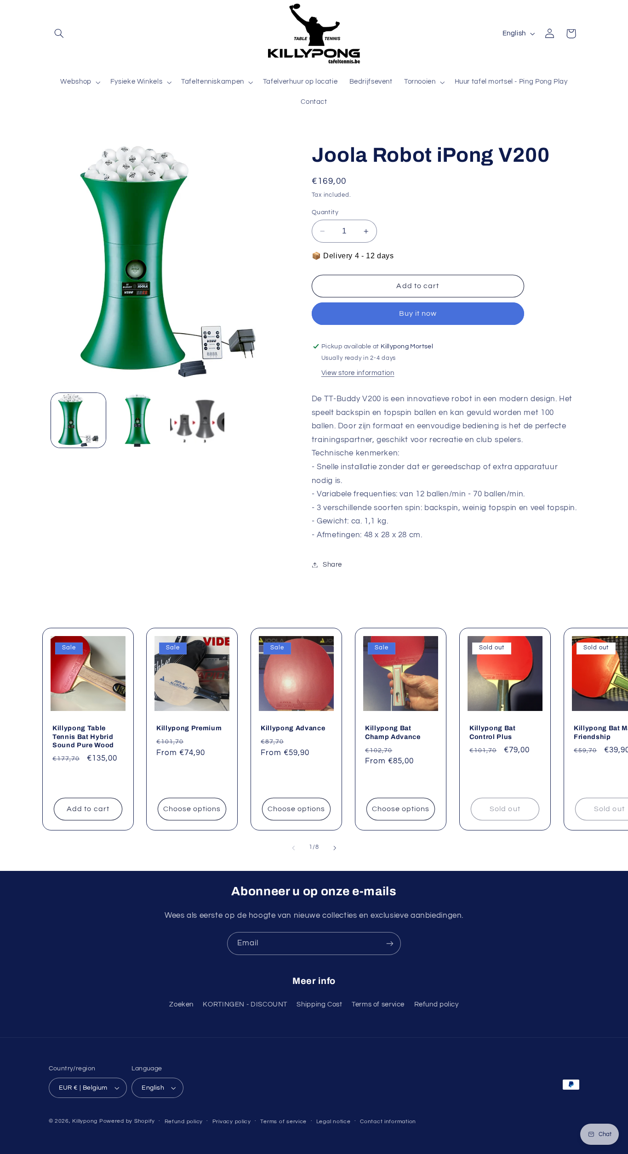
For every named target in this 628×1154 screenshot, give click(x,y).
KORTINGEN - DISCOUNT (245, 1004)
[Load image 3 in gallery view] (197, 420)
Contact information (388, 1121)
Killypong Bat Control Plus (492, 732)
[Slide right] (335, 848)
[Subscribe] (389, 943)
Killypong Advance (293, 728)
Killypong (84, 1121)
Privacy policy (231, 1121)
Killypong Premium (189, 728)
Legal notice (333, 1121)
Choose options (192, 809)
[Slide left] (293, 848)
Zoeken (181, 1004)
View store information (357, 373)
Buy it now (418, 314)
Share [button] (332, 564)
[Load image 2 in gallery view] (137, 420)
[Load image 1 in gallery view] (78, 420)
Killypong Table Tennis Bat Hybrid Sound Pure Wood (83, 736)
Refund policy (436, 1004)
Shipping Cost (319, 1004)
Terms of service (378, 1004)
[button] (59, 33)
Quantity (325, 212)
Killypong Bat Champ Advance (393, 732)
